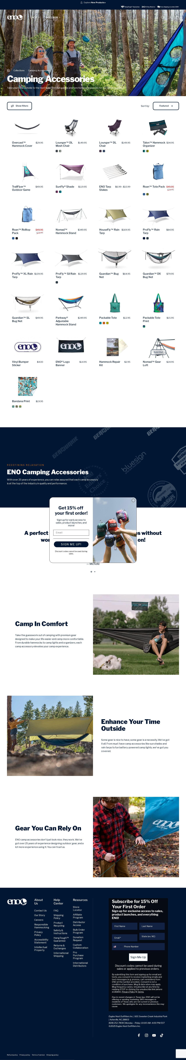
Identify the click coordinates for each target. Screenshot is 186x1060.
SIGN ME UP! (71, 544)
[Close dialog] (133, 500)
